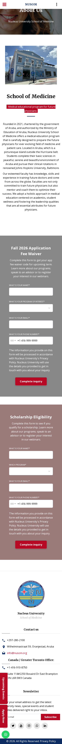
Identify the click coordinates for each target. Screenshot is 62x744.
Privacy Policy (48, 741)
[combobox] (31, 308)
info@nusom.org (17, 653)
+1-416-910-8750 (17, 667)
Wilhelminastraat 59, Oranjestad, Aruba (30, 646)
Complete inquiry (31, 381)
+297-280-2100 (16, 640)
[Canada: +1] (13, 340)
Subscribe (50, 717)
